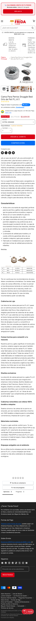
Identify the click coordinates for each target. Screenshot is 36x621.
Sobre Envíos (5, 600)
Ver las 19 (18, 11)
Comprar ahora (18, 143)
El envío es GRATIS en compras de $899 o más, (16, 542)
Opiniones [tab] (6, 492)
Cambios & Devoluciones (22, 602)
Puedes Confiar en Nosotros (9, 604)
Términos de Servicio (7, 608)
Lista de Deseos (17, 593)
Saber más (8, 113)
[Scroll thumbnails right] (33, 89)
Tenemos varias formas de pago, (11, 523)
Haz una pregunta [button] (18, 487)
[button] (28, 611)
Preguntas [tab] (19, 492)
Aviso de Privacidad (6, 602)
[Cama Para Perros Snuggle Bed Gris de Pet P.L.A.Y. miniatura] (5, 89)
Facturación (20, 606)
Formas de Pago (16, 600)
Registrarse (8, 575)
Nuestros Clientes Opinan (8, 598)
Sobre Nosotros (5, 593)
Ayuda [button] (30, 611)
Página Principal (4, 58)
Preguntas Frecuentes (25, 598)
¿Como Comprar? (6, 596)
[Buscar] (32, 28)
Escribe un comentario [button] (19, 483)
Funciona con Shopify (7, 617)
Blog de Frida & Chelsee (8, 606)
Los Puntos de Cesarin (20, 596)
